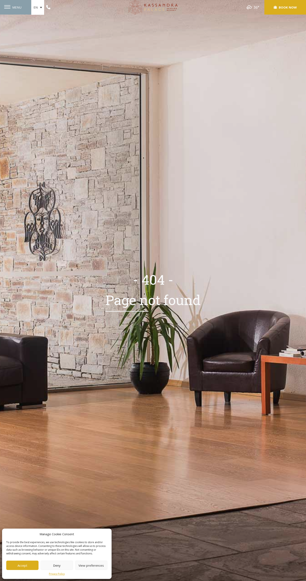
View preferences (91, 565)
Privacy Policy (57, 574)
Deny (57, 565)
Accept (22, 565)
